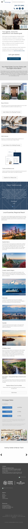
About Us (4, 495)
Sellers (3, 497)
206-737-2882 (19, 5)
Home (3, 494)
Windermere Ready (6, 508)
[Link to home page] (7, 2)
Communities (5, 498)
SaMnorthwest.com (18, 472)
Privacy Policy (18, 515)
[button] (14, 58)
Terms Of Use (9, 515)
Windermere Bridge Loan (7, 507)
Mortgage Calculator (6, 506)
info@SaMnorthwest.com (7, 472)
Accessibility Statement (10, 516)
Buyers (3, 496)
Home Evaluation (6, 505)
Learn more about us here (19, 50)
